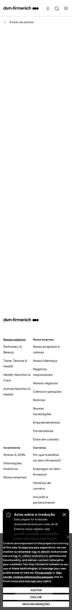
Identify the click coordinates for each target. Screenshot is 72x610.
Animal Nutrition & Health (17, 391)
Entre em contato (46, 439)
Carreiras (39, 447)
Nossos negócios (14, 339)
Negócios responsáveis (43, 372)
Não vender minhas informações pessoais (32, 575)
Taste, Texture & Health (15, 363)
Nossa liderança (45, 361)
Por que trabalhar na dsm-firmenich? (47, 458)
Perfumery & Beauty (12, 349)
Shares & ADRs (14, 455)
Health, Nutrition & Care (17, 377)
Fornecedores (43, 431)
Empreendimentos (46, 422)
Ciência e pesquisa (47, 391)
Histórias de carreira (42, 486)
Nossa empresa (43, 339)
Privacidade (43, 572)
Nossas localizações (42, 411)
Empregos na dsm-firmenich (47, 472)
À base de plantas (21, 22)
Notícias (39, 400)
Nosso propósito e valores (46, 349)
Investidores (11, 447)
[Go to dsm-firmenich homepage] (21, 8)
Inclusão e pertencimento (44, 500)
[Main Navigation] (66, 8)
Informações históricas (12, 466)
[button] (56, 8)
